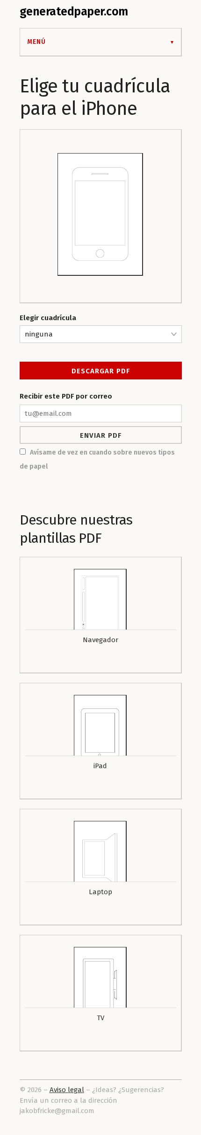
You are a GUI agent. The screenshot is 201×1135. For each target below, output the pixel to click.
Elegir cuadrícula (48, 318)
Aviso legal (67, 1090)
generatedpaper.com (74, 12)
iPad (100, 766)
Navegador (100, 640)
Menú (36, 42)
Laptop (100, 892)
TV (100, 1018)
